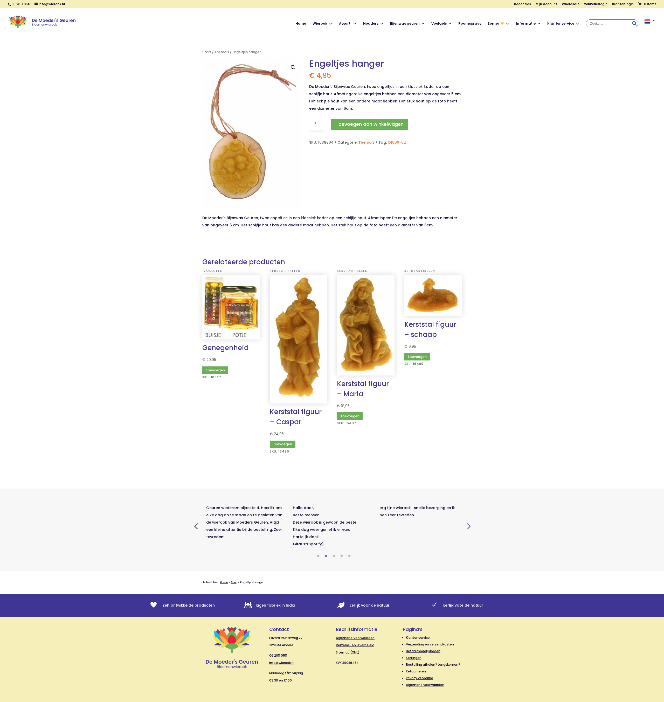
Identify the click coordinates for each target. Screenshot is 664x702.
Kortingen (413, 658)
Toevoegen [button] (282, 444)
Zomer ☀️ (496, 24)
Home (300, 24)
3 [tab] (333, 556)
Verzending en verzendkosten (430, 644)
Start (206, 52)
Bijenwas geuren (405, 24)
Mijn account (546, 4)
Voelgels (439, 24)
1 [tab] (318, 556)
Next (468, 525)
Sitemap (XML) (347, 652)
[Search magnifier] (634, 23)
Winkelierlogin (595, 4)
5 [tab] (349, 556)
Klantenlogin (623, 4)
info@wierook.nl (281, 663)
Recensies (522, 4)
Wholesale (570, 4)
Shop (234, 582)
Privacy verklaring (419, 678)
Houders (370, 24)
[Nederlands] (650, 27)
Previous (195, 525)
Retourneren (416, 671)
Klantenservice (560, 24)
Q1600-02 (397, 142)
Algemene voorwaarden (425, 685)
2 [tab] (326, 556)
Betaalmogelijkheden (423, 651)
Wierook (320, 24)
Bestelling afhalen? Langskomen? (433, 664)
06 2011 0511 (278, 655)
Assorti (345, 24)
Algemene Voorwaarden (355, 638)
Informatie (526, 24)
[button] (293, 67)
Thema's (222, 52)
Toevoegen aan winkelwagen (370, 124)
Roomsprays (469, 24)
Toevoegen (215, 370)
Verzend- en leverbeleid (355, 645)
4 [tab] (341, 556)
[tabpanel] (245, 522)
